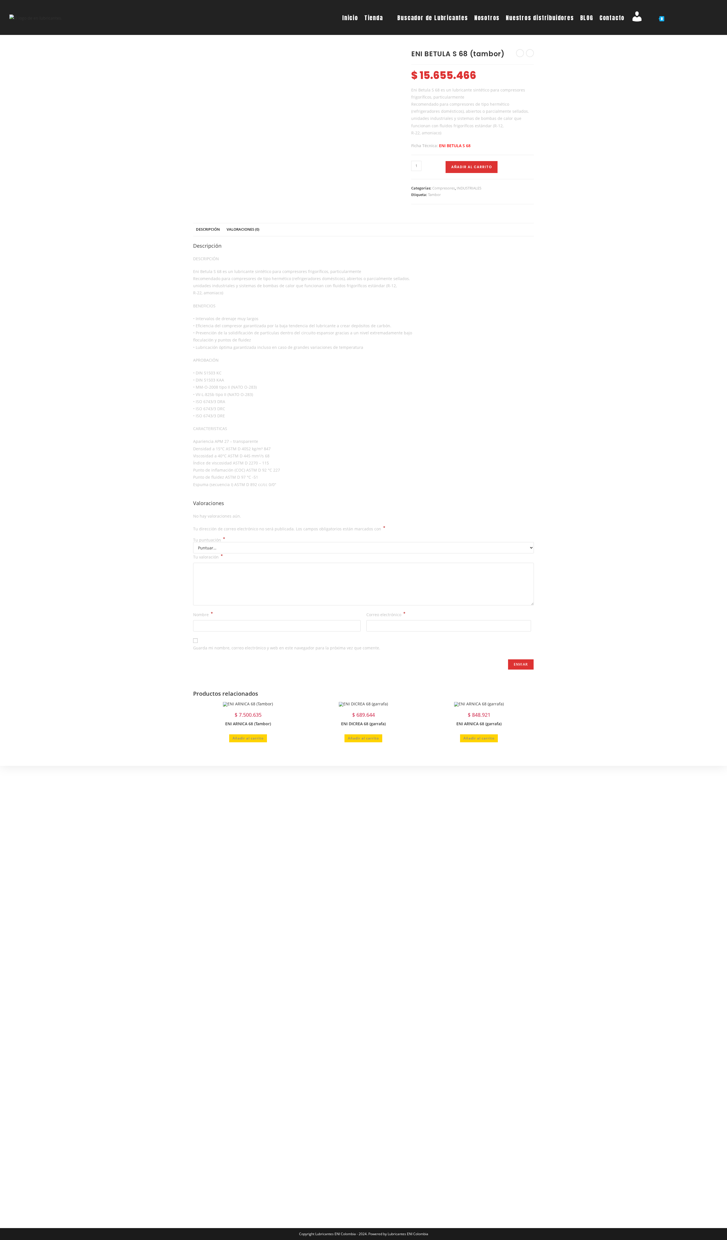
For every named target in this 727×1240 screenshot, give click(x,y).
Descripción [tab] (208, 229)
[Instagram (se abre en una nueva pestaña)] (695, 17)
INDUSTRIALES (469, 188)
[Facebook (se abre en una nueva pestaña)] (685, 17)
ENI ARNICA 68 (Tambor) (248, 723)
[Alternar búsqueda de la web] (672, 18)
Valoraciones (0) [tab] (243, 229)
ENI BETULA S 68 (455, 145)
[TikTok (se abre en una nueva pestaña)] (715, 17)
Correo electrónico (386, 614)
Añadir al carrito (471, 166)
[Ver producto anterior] (520, 53)
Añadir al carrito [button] (248, 738)
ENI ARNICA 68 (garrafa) (479, 723)
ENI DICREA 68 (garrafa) (363, 723)
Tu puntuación (209, 540)
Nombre (203, 614)
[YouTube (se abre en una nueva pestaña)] (705, 17)
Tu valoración (208, 556)
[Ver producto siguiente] (530, 53)
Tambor (434, 194)
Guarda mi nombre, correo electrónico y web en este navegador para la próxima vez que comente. (286, 648)
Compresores (443, 188)
